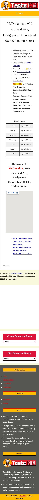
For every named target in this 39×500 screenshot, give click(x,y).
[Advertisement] (19, 307)
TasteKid (23, 496)
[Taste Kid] (19, 5)
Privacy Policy (8, 380)
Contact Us (7, 383)
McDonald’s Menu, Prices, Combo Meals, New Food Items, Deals (22, 242)
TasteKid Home (16, 273)
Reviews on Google (23, 72)
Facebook (6, 399)
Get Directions (18, 81)
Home (5, 376)
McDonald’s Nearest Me (22, 248)
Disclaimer (7, 387)
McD (7, 265)
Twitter (5, 403)
